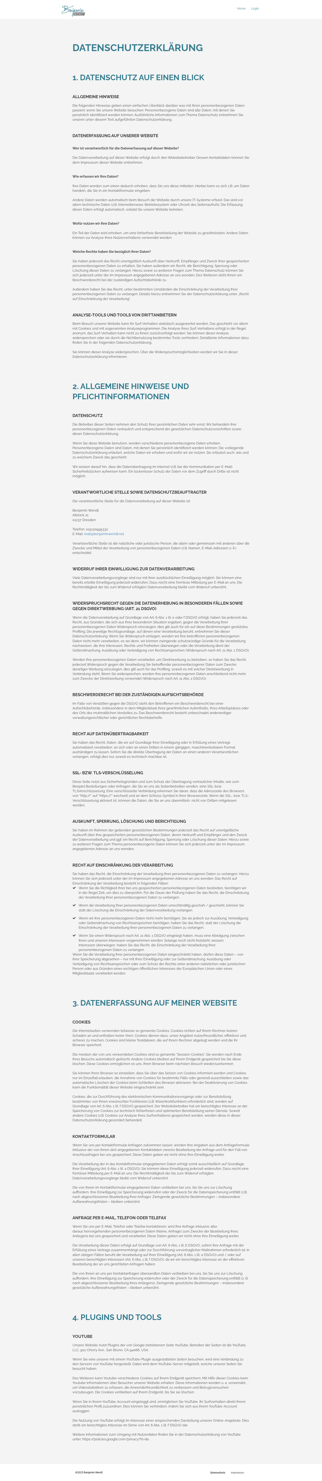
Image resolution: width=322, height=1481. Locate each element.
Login (255, 8)
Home (241, 8)
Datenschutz (217, 1472)
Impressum (237, 1472)
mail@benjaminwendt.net (104, 534)
